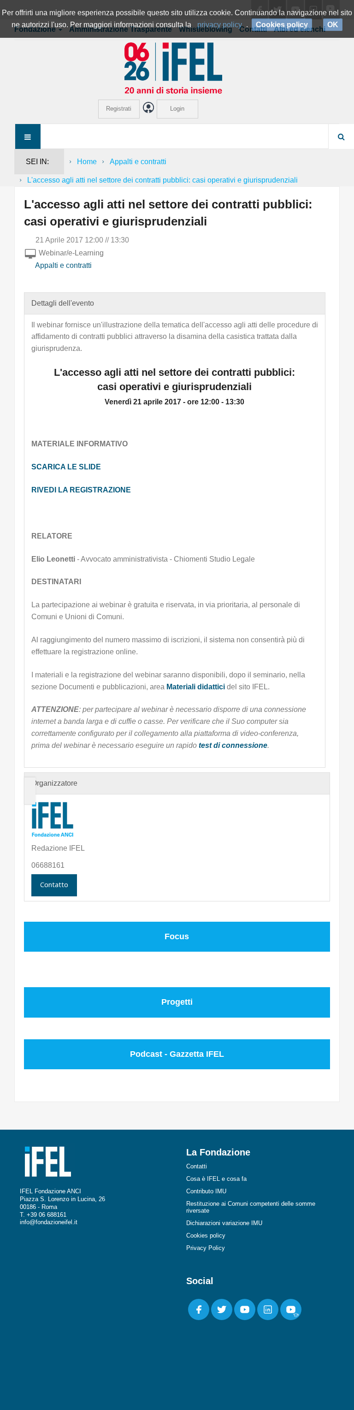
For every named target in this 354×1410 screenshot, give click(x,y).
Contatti (196, 1166)
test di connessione (233, 745)
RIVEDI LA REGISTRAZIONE (81, 490)
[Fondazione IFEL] (176, 67)
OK (332, 25)
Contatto (54, 884)
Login (177, 108)
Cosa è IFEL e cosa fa (216, 1178)
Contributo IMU (206, 1191)
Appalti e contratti (138, 162)
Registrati (118, 108)
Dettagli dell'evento (62, 303)
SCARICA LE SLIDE (66, 467)
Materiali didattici (195, 687)
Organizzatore (54, 783)
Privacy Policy (205, 1247)
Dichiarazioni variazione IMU (224, 1223)
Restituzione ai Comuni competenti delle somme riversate (250, 1207)
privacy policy (219, 25)
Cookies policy (205, 1235)
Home (87, 162)
